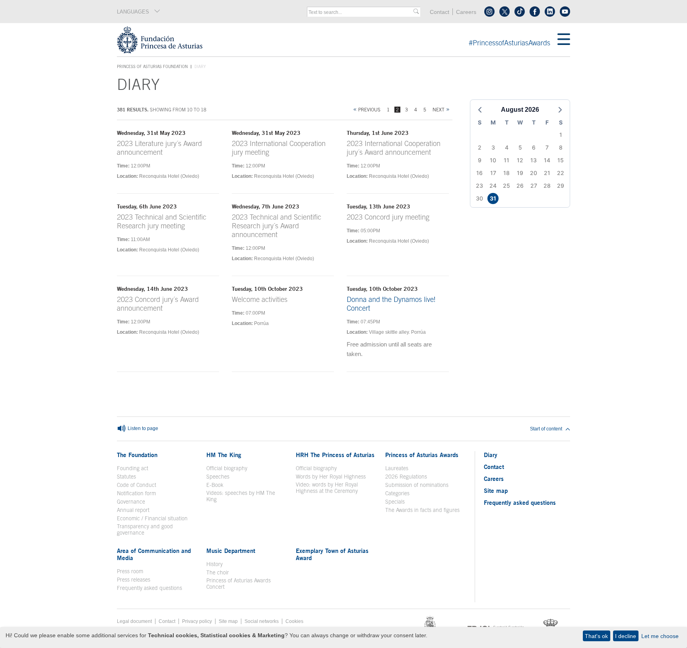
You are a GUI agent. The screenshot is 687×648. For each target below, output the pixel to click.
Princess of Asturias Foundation (152, 67)
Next (438, 110)
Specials (395, 501)
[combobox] (361, 12)
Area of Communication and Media (154, 554)
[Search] (416, 11)
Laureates (396, 468)
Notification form (136, 493)
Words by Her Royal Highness (331, 476)
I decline (625, 636)
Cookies (294, 621)
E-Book (214, 485)
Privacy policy (197, 621)
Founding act (132, 468)
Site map (496, 490)
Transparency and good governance (145, 529)
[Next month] (560, 110)
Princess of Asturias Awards (421, 454)
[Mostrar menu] (563, 39)
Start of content (546, 429)
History (214, 564)
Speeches (217, 476)
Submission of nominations (416, 485)
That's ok (596, 636)
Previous (369, 110)
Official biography (226, 468)
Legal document (134, 621)
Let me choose (660, 636)
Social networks (262, 621)
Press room (130, 571)
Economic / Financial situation (152, 518)
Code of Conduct (136, 485)
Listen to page (142, 429)
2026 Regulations (406, 476)
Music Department (230, 550)
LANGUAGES (133, 12)
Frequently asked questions (149, 588)
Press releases (133, 579)
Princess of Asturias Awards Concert (238, 583)
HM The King (223, 454)
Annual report (133, 510)
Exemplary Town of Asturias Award (332, 554)
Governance (131, 501)
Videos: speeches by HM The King (240, 496)
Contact (439, 12)
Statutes (126, 476)
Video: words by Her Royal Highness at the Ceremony (327, 487)
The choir (217, 572)
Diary (490, 454)
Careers (466, 12)
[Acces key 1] (337, 39)
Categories (397, 493)
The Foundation (137, 454)
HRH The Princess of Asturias (335, 454)
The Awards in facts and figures (422, 510)
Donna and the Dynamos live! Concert (391, 303)
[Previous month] (479, 110)
